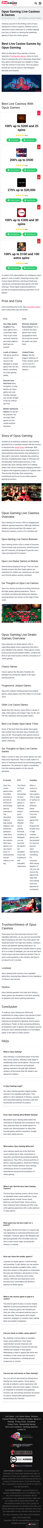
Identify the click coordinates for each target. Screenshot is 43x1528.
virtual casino (19, 447)
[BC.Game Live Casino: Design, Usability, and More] (21, 186)
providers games (33, 307)
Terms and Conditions (13, 1427)
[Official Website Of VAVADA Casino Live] (21, 156)
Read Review (30, 140)
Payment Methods (9, 1419)
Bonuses (34, 1416)
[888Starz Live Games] (21, 216)
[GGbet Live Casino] (21, 122)
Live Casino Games (22, 1416)
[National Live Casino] (21, 250)
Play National (14, 268)
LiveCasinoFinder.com (8, 18)
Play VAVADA (14, 170)
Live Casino (9, 1416)
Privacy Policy (20, 1422)
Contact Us (21, 1429)
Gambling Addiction (30, 1427)
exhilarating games (18, 56)
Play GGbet (14, 140)
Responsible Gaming (27, 1424)
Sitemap (11, 1422)
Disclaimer (31, 1422)
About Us (37, 1419)
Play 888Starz (14, 234)
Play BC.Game (14, 200)
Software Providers (25, 1419)
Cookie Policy (13, 1424)
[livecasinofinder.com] (9, 3)
